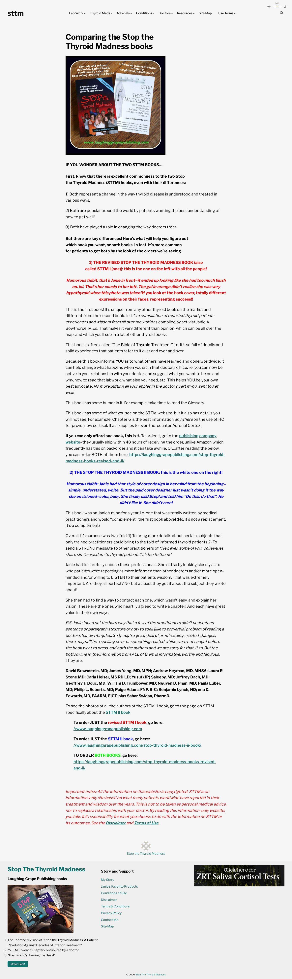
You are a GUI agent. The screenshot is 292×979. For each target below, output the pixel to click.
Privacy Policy (111, 913)
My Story (107, 880)
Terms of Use (146, 823)
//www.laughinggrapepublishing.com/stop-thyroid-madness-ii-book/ (137, 745)
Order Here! (18, 964)
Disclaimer (116, 823)
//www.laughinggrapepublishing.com (107, 728)
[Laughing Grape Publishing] (40, 932)
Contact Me (109, 920)
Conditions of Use (114, 893)
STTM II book (118, 712)
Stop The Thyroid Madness (150, 974)
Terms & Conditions (115, 906)
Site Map (205, 13)
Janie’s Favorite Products (119, 886)
